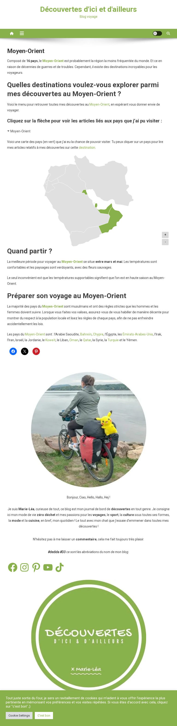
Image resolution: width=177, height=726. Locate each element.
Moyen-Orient (99, 104)
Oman (73, 340)
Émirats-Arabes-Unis (138, 334)
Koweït (50, 340)
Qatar (87, 340)
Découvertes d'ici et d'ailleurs (88, 9)
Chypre (98, 334)
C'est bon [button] (44, 715)
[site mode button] (157, 33)
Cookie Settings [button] (19, 715)
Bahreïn (86, 334)
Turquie (113, 340)
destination (87, 147)
